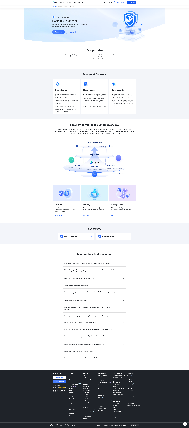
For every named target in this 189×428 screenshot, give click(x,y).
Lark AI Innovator (87, 412)
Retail (114, 386)
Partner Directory (87, 416)
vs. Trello (85, 394)
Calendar (71, 396)
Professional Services (118, 415)
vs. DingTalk (86, 398)
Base (70, 375)
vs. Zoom (85, 400)
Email (70, 386)
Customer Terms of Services (134, 395)
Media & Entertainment (118, 394)
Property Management (118, 388)
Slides (70, 394)
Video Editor (114, 425)
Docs (70, 380)
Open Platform (72, 409)
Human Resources (102, 402)
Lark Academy (130, 382)
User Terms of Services (132, 397)
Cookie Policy (130, 401)
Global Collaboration (118, 403)
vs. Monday (86, 384)
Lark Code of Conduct (132, 399)
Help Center (130, 379)
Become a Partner (87, 414)
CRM (99, 397)
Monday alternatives (103, 386)
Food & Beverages (117, 411)
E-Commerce (116, 384)
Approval (71, 398)
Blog (128, 375)
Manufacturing (116, 390)
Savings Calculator (73, 418)
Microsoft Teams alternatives (102, 379)
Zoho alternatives (102, 384)
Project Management (103, 400)
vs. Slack (85, 382)
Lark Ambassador (87, 409)
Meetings (71, 382)
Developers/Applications (119, 375)
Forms (70, 405)
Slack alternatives (102, 382)
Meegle (71, 403)
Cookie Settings (130, 403)
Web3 (114, 417)
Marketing (100, 406)
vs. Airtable (86, 392)
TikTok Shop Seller (105, 425)
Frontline (115, 405)
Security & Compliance (132, 390)
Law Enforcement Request (133, 405)
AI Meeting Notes (73, 384)
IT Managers (101, 410)
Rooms (70, 390)
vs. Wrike (85, 396)
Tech (114, 407)
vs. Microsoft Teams (88, 380)
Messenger (72, 377)
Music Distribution (121, 425)
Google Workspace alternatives (102, 376)
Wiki (70, 401)
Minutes (71, 388)
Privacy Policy (130, 393)
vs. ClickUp (86, 386)
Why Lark (85, 375)
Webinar (71, 392)
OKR (70, 407)
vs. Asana (85, 388)
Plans (70, 416)
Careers (85, 418)
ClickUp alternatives (103, 389)
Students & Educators (103, 408)
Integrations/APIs (117, 377)
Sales (99, 404)
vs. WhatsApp (86, 390)
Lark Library (130, 384)
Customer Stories (131, 377)
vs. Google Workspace (88, 377)
